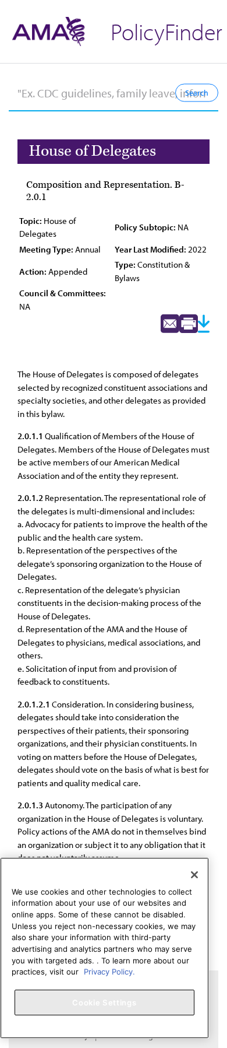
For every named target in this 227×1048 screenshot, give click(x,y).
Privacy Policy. (109, 971)
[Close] (194, 875)
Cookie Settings (104, 1002)
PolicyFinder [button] (166, 31)
